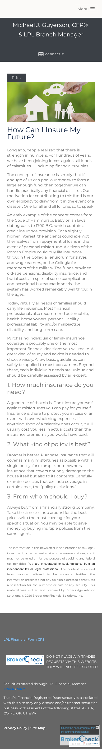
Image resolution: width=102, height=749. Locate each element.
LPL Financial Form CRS (24, 639)
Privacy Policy (15, 728)
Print (16, 77)
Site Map (38, 728)
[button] (86, 9)
